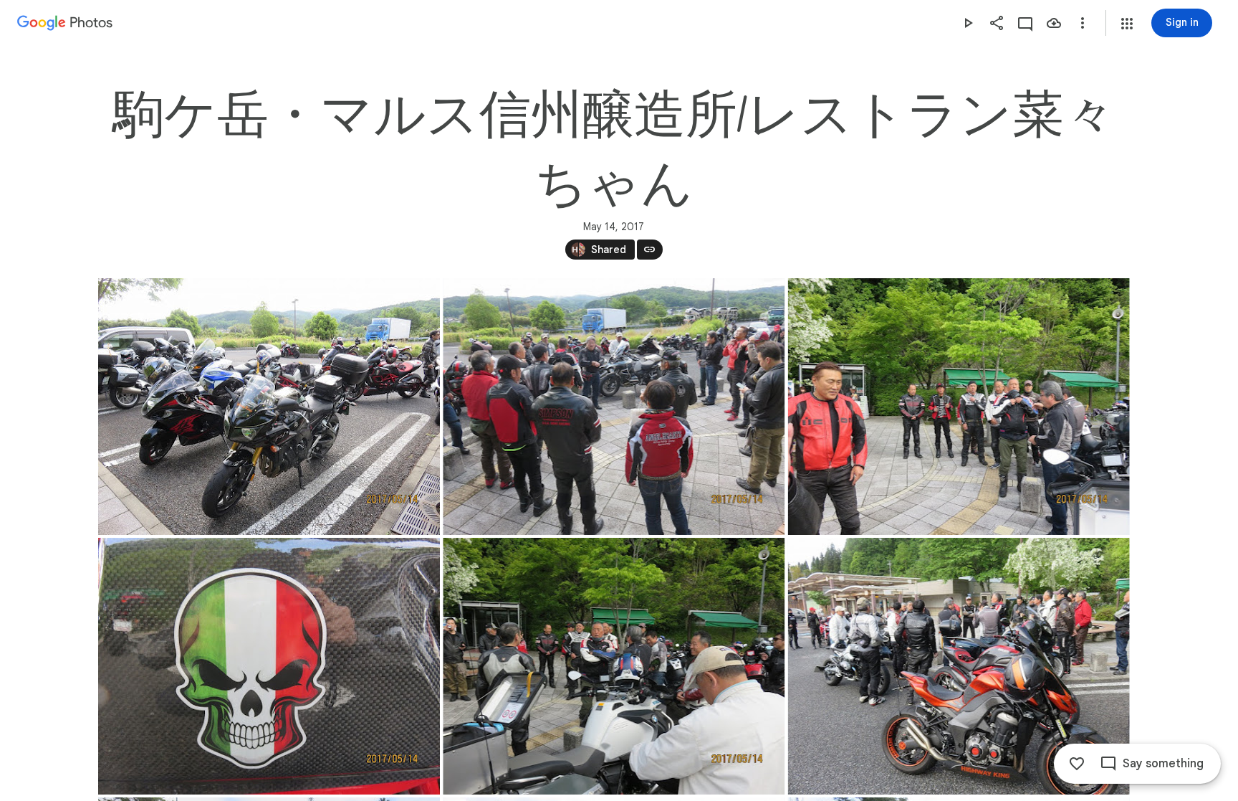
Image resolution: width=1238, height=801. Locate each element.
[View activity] (1025, 23)
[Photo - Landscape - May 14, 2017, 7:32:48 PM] (269, 406)
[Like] (1076, 763)
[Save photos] (1054, 23)
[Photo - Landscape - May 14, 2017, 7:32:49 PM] (613, 406)
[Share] (996, 23)
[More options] (1082, 23)
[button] (1127, 23)
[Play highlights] (968, 23)
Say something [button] (1163, 764)
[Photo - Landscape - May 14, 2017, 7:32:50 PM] (613, 666)
